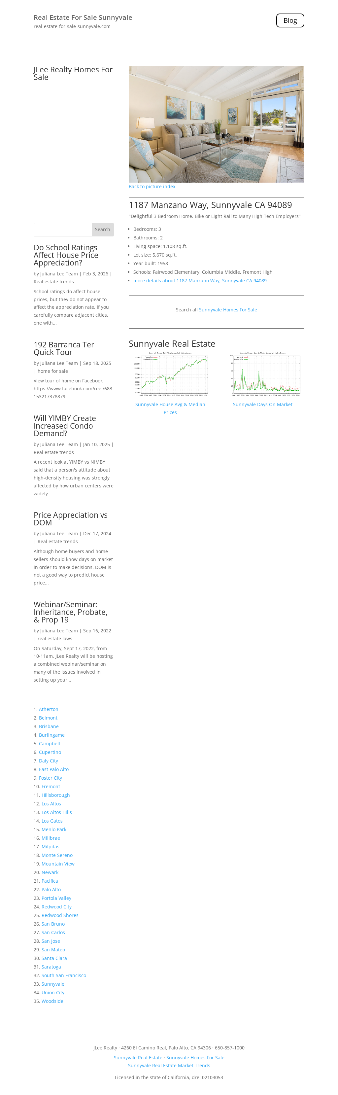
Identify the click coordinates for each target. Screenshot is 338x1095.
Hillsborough (56, 795)
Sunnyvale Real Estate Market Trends (169, 1065)
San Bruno (53, 924)
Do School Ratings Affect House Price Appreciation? (66, 255)
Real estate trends (54, 281)
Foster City (50, 778)
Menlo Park (54, 829)
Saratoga (51, 967)
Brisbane (49, 726)
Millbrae (51, 838)
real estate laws (55, 638)
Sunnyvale (53, 984)
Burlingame (52, 735)
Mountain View (58, 864)
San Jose (51, 941)
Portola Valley (56, 898)
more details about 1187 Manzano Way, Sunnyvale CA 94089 (200, 280)
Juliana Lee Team (59, 273)
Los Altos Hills (57, 812)
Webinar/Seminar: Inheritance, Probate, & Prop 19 (71, 612)
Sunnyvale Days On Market (262, 404)
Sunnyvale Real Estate (172, 343)
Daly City (48, 761)
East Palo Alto (54, 769)
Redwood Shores (60, 915)
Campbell (49, 743)
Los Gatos (52, 821)
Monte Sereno (57, 855)
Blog (290, 20)
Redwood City (57, 906)
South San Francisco (64, 975)
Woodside (52, 1001)
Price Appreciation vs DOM (71, 519)
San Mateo (53, 949)
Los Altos (51, 803)
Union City (53, 992)
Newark (50, 872)
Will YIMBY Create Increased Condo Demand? (65, 426)
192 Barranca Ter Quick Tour (64, 348)
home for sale (53, 371)
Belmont (48, 718)
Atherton (48, 709)
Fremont (51, 786)
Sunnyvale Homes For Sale (228, 309)
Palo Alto (51, 889)
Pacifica (50, 881)
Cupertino (50, 752)
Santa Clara (54, 958)
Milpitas (50, 846)
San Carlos (53, 932)
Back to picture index (152, 186)
